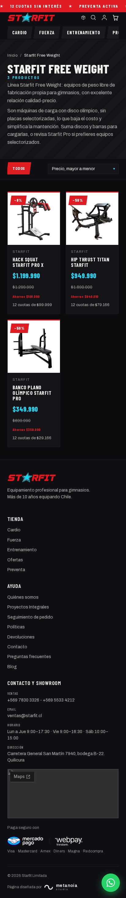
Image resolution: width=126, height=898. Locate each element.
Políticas (16, 627)
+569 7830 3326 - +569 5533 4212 (41, 700)
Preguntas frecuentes (29, 656)
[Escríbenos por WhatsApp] (111, 883)
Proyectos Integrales (28, 607)
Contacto (17, 647)
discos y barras (90, 126)
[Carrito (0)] (115, 17)
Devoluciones (21, 637)
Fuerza (14, 540)
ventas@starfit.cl (24, 715)
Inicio (12, 55)
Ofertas (15, 560)
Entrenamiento (22, 550)
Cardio (13, 530)
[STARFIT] (31, 17)
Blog (12, 666)
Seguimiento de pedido (30, 617)
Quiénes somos (23, 597)
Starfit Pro (59, 134)
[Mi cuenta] (104, 17)
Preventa (16, 569)
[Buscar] (93, 17)
